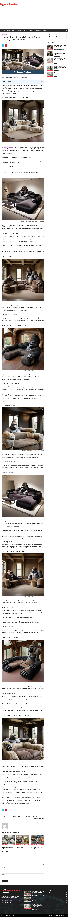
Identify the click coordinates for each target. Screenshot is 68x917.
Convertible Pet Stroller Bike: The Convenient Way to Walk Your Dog (60, 53)
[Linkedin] (8, 903)
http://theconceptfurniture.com (14, 825)
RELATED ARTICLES (6, 832)
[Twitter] (3, 45)
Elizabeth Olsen (5, 41)
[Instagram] (5, 903)
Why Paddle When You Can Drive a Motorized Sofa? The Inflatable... (60, 67)
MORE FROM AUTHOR (17, 832)
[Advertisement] (34, 18)
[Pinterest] (6, 45)
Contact (56, 915)
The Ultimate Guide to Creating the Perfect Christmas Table (35, 817)
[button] (65, 30)
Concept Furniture (6, 30)
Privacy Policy (61, 915)
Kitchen (25, 30)
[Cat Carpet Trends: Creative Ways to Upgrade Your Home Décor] (8, 840)
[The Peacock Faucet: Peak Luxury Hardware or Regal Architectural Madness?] (50, 74)
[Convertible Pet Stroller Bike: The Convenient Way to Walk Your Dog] (50, 53)
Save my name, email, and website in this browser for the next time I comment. (18, 877)
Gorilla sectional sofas (7, 147)
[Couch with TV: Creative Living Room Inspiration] (22, 840)
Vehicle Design (38, 30)
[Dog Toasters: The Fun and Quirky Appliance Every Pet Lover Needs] (37, 840)
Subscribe (64, 34)
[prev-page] (41, 832)
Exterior (44, 30)
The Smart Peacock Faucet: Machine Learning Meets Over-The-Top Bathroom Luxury (59, 60)
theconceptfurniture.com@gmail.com (13, 900)
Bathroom (14, 30)
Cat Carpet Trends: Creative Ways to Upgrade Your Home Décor (7, 847)
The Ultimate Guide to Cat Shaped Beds (11, 816)
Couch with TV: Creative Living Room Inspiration (22, 846)
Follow (56, 34)
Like (49, 34)
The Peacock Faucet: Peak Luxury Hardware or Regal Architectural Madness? (59, 74)
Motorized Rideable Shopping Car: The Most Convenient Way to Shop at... (60, 47)
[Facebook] (2, 903)
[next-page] (43, 832)
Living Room (30, 30)
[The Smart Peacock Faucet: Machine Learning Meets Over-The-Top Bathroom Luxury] (50, 60)
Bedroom (20, 30)
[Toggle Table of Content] (41, 82)
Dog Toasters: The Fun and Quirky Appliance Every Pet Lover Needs (36, 847)
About (52, 915)
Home (2, 33)
